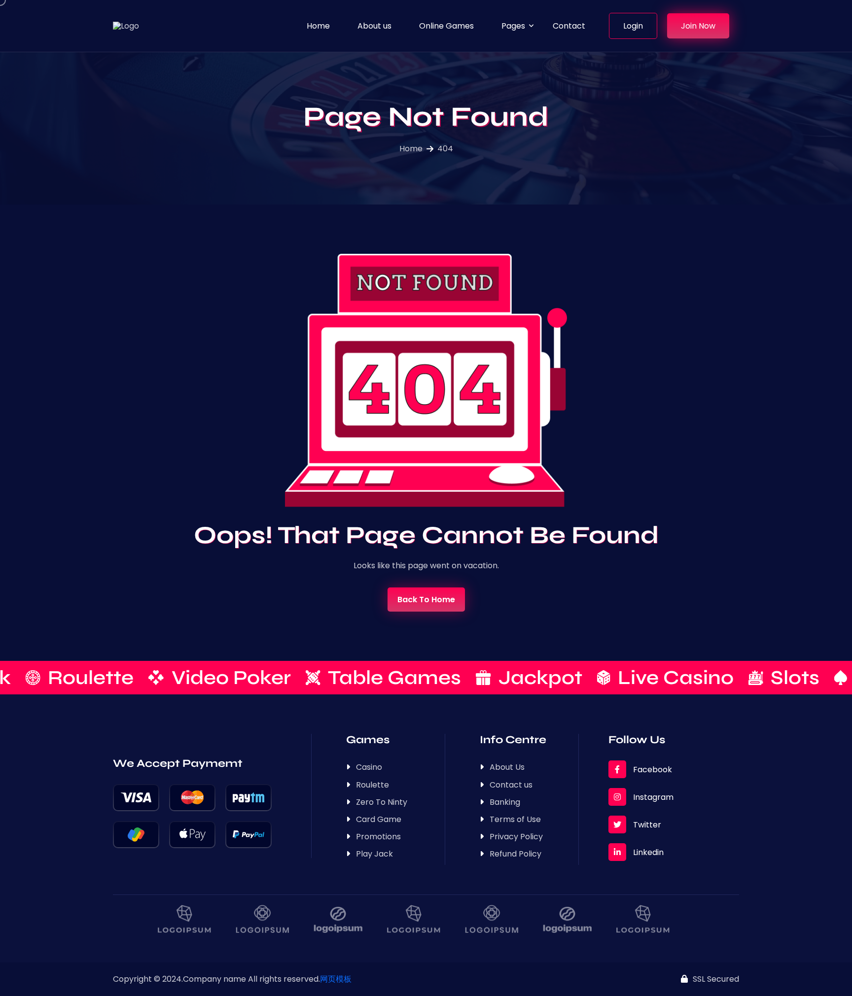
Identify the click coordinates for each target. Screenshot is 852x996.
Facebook (651, 769)
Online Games (446, 26)
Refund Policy (515, 853)
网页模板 (336, 979)
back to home (426, 599)
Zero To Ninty (381, 802)
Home (318, 26)
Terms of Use (515, 819)
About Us (507, 767)
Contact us (511, 784)
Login (633, 26)
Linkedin (647, 852)
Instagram (652, 797)
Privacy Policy (516, 836)
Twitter (646, 824)
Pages (513, 26)
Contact (569, 26)
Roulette (372, 784)
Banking (505, 802)
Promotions (378, 836)
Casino (369, 767)
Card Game (378, 819)
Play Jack (374, 853)
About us (374, 26)
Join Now (698, 26)
